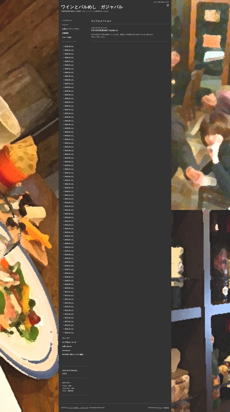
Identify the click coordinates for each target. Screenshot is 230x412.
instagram (66, 350)
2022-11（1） (69, 172)
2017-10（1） (69, 299)
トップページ (67, 20)
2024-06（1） (69, 124)
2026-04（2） (69, 57)
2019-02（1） (69, 262)
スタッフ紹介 (67, 37)
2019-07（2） (69, 250)
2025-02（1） (69, 102)
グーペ (160, 408)
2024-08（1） (69, 120)
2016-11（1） (69, 332)
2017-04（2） (69, 314)
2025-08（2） (69, 79)
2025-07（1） (69, 83)
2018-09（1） (69, 276)
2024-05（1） (69, 128)
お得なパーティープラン (70, 29)
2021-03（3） (69, 221)
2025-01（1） (69, 105)
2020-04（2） (69, 239)
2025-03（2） (69, 98)
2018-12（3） (69, 265)
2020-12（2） (69, 232)
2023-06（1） (69, 158)
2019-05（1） (69, 254)
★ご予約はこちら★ (69, 342)
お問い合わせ (67, 346)
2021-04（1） (69, 217)
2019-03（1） (69, 258)
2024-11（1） (69, 109)
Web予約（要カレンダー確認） (73, 354)
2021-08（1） (69, 202)
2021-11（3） (69, 195)
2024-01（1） (69, 139)
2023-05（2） (69, 161)
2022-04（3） (69, 184)
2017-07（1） (69, 306)
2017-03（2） (69, 317)
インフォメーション (69, 41)
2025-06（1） (69, 87)
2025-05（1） (69, 91)
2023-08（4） (69, 150)
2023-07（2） (69, 154)
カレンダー (66, 338)
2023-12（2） (69, 143)
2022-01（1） (69, 191)
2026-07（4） (69, 50)
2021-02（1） (69, 224)
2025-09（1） (69, 76)
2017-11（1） (69, 295)
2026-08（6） (69, 46)
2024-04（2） (69, 131)
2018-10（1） (69, 273)
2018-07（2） (69, 280)
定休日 (64, 373)
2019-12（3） (69, 247)
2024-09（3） (69, 117)
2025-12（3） (69, 68)
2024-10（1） (69, 113)
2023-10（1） (69, 146)
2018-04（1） (69, 288)
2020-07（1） (69, 236)
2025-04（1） (69, 94)
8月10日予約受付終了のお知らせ (104, 30)
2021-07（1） (69, 206)
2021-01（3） (69, 228)
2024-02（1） (69, 135)
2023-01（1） (69, 169)
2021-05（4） (69, 213)
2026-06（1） (69, 53)
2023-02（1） (69, 165)
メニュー (65, 25)
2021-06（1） (69, 210)
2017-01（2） (69, 325)
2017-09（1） (69, 302)
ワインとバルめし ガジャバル (92, 6)
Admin (166, 408)
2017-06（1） (69, 310)
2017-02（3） (69, 321)
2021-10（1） (69, 198)
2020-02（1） (69, 243)
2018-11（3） (69, 269)
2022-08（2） (69, 176)
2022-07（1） (69, 180)
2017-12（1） (69, 291)
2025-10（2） (69, 72)
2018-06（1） (69, 284)
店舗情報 (65, 33)
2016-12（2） (69, 329)
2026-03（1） (69, 61)
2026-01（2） (69, 65)
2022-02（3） (69, 187)
